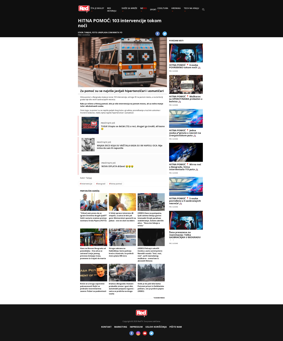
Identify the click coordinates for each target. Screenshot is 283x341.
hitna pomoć (115, 183)
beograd (100, 183)
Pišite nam (175, 326)
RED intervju (111, 9)
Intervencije (86, 183)
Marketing (120, 326)
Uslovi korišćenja (156, 326)
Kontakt (106, 326)
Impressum (136, 326)
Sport (153, 9)
